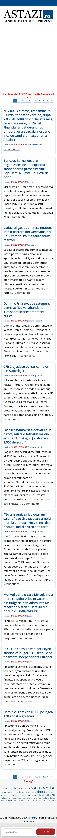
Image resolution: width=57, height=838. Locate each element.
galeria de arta (20, 788)
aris (30, 795)
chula (4, 801)
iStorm (32, 817)
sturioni (39, 795)
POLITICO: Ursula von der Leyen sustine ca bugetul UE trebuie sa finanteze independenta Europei (27, 653)
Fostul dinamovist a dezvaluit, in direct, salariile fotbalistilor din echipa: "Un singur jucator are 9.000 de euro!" (27, 436)
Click (30, 616)
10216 (45, 100)
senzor (50, 792)
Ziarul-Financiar (34, 144)
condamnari (19, 795)
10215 (37, 100)
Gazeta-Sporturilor (36, 375)
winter (12, 800)
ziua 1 (6, 788)
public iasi (25, 800)
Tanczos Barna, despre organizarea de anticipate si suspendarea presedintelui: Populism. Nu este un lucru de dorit (26, 168)
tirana (32, 792)
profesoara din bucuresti (32, 798)
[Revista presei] (28, 22)
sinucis (51, 794)
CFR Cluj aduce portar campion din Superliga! (26, 368)
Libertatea (32, 245)
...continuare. (11, 149)
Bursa (30, 662)
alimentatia (9, 798)
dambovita (42, 787)
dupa (41, 791)
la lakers (21, 792)
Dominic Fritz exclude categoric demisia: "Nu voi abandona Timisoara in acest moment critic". (26, 309)
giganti (6, 795)
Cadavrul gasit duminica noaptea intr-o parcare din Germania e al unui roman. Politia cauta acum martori (28, 233)
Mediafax (31, 182)
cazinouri (8, 792)
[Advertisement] (28, 58)
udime (51, 798)
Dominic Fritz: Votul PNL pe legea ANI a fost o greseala (28, 714)
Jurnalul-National (35, 321)
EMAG (28, 781)
